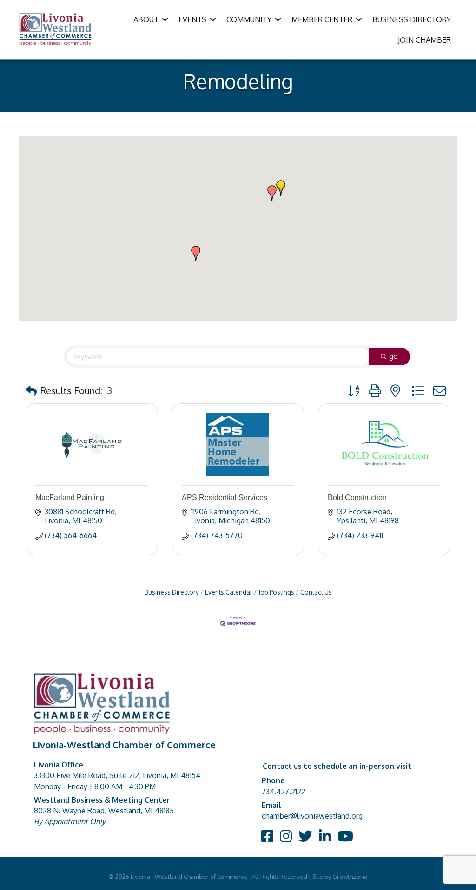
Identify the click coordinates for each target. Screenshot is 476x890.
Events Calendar (228, 592)
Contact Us (316, 592)
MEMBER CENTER (321, 19)
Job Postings (276, 592)
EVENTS (192, 19)
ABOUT (146, 19)
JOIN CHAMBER (424, 40)
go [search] (393, 356)
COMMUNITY (248, 19)
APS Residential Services (224, 497)
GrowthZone (350, 876)
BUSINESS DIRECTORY (411, 19)
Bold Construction (357, 497)
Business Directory (172, 592)
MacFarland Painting (69, 497)
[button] (280, 188)
